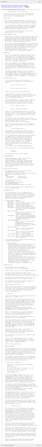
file (23, 9)
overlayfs (25, 5)
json (40, 445)
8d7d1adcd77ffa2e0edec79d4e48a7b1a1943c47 (12, 6)
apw (21, 5)
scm (9, 5)
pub (6, 5)
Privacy (9, 445)
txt (37, 445)
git (18, 5)
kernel (2, 5)
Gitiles (7, 445)
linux (12, 5)
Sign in (40, 1)
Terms (12, 445)
